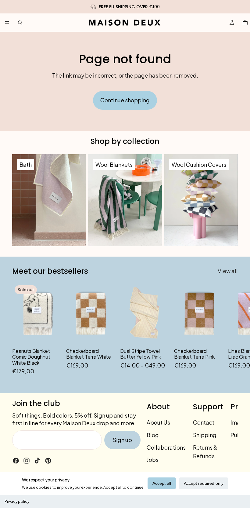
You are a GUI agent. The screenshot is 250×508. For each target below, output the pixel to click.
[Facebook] (16, 460)
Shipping (204, 434)
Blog (153, 434)
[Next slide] (231, 329)
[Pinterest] (48, 460)
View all (228, 270)
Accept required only (203, 483)
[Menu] (7, 23)
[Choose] (159, 335)
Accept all (161, 483)
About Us (158, 422)
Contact (203, 422)
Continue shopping (125, 100)
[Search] (20, 22)
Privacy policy (17, 501)
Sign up (122, 439)
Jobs (153, 459)
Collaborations (166, 447)
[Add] (105, 335)
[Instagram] (26, 460)
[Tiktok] (37, 460)
